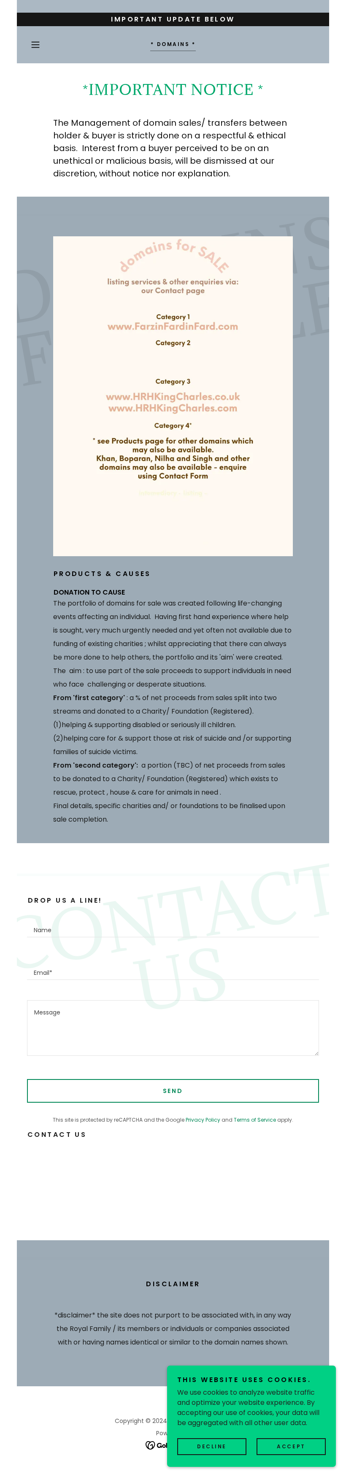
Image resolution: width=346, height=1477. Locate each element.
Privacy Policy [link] (203, 1119)
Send (173, 1091)
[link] (173, 44)
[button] (49, 44)
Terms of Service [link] (255, 1119)
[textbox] (173, 926)
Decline (212, 1446)
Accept (291, 1446)
